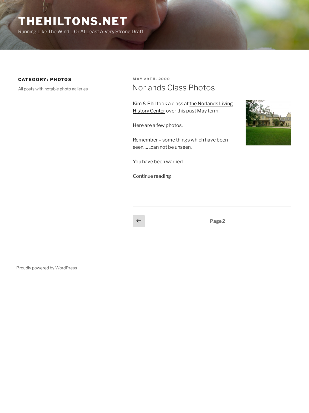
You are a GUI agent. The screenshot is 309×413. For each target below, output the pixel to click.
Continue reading (152, 176)
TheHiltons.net (73, 21)
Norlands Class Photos (173, 87)
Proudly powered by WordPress (46, 267)
